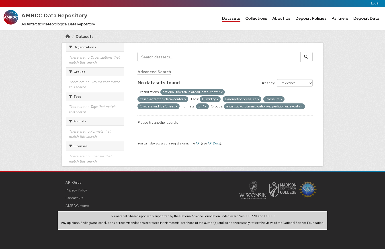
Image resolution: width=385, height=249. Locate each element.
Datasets (231, 18)
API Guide (74, 182)
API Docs (214, 143)
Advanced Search (154, 71)
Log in (375, 3)
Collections (256, 18)
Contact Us (74, 197)
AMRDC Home (77, 205)
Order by (267, 83)
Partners (340, 18)
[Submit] (306, 57)
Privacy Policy (76, 190)
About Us (281, 18)
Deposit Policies (311, 18)
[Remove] (222, 92)
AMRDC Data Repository (54, 15)
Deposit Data (366, 18)
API (198, 143)
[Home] (68, 36)
